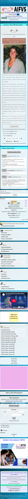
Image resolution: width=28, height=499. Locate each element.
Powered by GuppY (4, 495)
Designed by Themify (22, 496)
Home (5, 0)
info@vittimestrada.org (14, 217)
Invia (14, 418)
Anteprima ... (10, 141)
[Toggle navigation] (25, 4)
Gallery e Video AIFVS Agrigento (14, 392)
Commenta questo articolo (14, 152)
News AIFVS (14, 360)
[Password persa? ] (14, 420)
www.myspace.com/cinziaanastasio (9, 164)
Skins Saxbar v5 (6, 496)
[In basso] (26, 206)
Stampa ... (17, 141)
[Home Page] (14, 9)
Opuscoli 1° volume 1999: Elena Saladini (13, 24)
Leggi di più (24, 219)
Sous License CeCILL (13, 496)
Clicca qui (18, 213)
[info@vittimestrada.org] (9, 488)
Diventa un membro (14, 405)
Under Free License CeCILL (18, 495)
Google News (14, 358)
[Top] (26, 200)
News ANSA (14, 361)
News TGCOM (14, 363)
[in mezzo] (26, 203)
